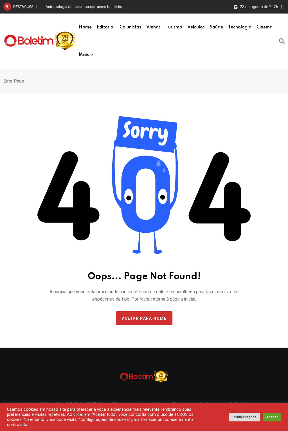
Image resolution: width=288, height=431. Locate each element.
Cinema (264, 27)
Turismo (174, 27)
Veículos (196, 27)
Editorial (105, 27)
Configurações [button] (244, 417)
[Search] (282, 41)
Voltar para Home (144, 318)
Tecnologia (239, 27)
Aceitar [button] (272, 417)
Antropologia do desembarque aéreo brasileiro (84, 7)
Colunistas (130, 27)
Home (85, 27)
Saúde (216, 27)
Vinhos (153, 27)
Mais (84, 55)
